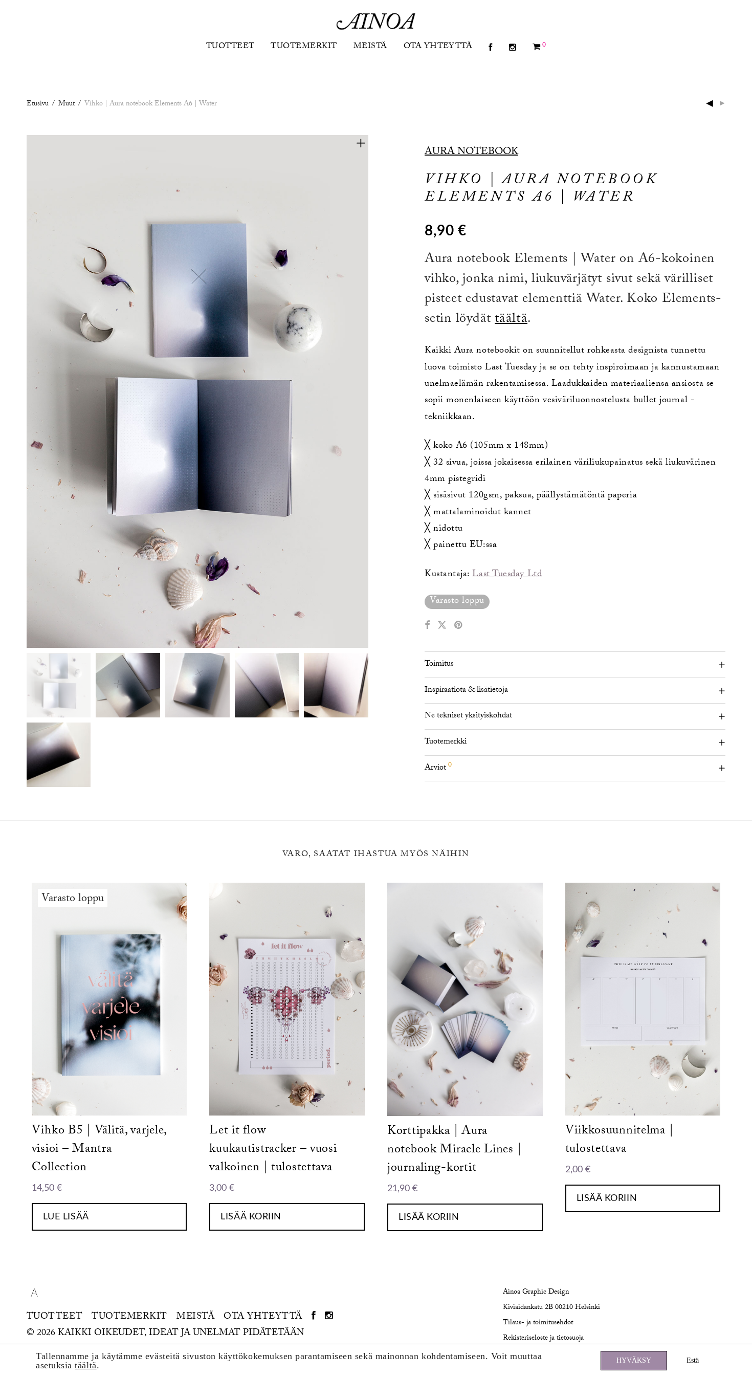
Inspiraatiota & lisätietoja (466, 690)
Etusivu (38, 104)
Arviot (438, 767)
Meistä (370, 47)
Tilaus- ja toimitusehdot (538, 1323)
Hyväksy (633, 1360)
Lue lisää (66, 1216)
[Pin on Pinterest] (458, 626)
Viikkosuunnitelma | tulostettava (619, 1141)
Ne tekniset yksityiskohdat (468, 716)
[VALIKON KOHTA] (490, 48)
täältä (511, 320)
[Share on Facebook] (427, 626)
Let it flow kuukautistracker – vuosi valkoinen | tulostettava (273, 1150)
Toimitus (439, 664)
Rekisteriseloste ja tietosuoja (543, 1338)
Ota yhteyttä (438, 47)
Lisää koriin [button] (250, 1216)
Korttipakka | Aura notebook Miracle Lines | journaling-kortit (454, 1150)
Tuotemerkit (304, 47)
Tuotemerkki (446, 742)
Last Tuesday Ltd (507, 575)
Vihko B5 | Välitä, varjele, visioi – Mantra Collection (99, 1150)
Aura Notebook (471, 152)
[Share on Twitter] (442, 626)
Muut (66, 104)
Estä (693, 1360)
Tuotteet (230, 47)
